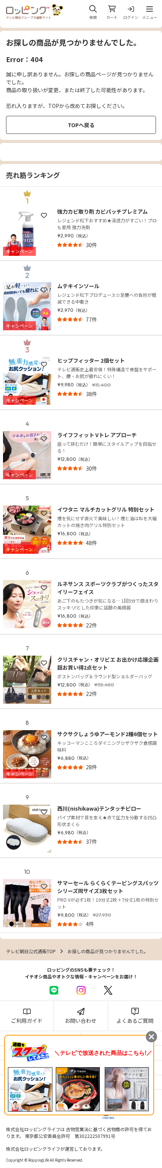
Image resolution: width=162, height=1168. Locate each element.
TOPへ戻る (81, 125)
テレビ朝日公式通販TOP (31, 951)
